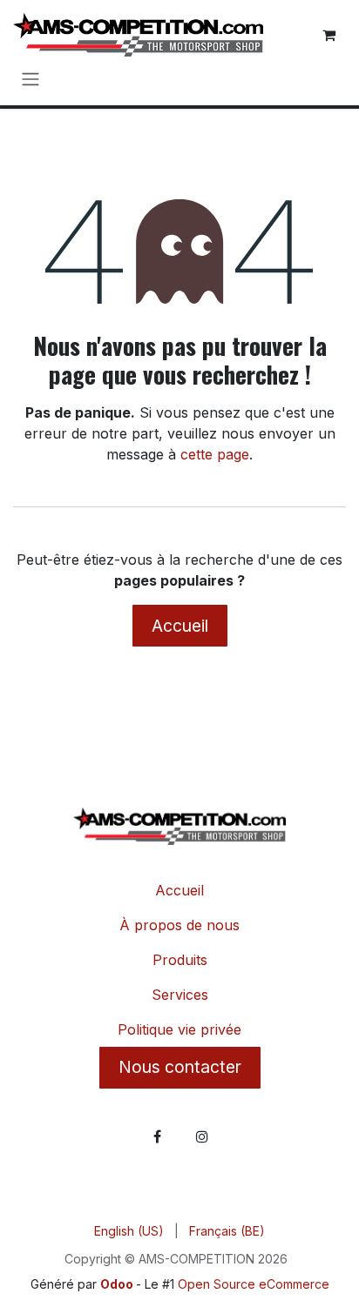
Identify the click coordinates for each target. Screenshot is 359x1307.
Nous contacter (180, 1066)
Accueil (180, 625)
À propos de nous (179, 925)
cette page (214, 454)
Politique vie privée (179, 1029)
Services (180, 994)
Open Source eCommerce (253, 1284)
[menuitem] (129, 1231)
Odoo (118, 1284)
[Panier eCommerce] (328, 34)
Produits (179, 960)
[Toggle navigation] (30, 79)
